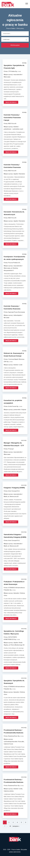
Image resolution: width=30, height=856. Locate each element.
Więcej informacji (11, 102)
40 (10, 826)
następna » (16, 826)
